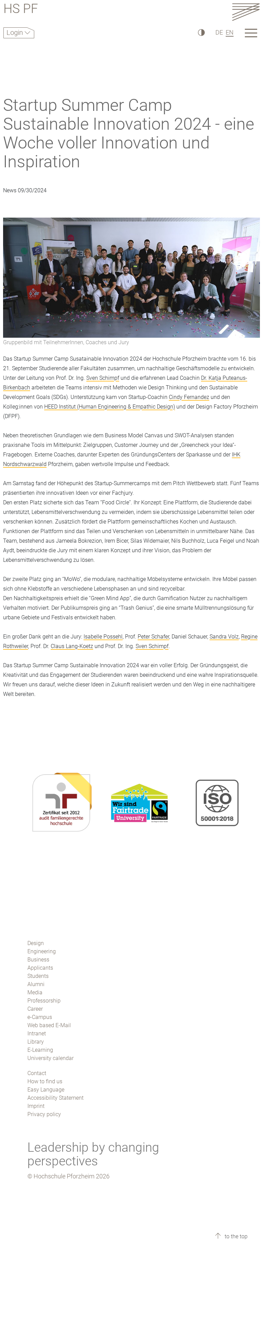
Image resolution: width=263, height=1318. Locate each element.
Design (35, 943)
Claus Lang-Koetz (72, 646)
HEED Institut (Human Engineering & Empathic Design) (109, 406)
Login (16, 32)
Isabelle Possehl (103, 636)
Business (38, 959)
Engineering (41, 951)
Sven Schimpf (102, 378)
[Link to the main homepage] (246, 12)
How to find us (44, 1081)
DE (219, 32)
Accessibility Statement (55, 1098)
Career (35, 1009)
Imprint (36, 1106)
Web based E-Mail (49, 1025)
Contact (36, 1073)
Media (34, 992)
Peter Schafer (153, 636)
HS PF (20, 9)
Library (35, 1041)
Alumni (36, 984)
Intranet (36, 1033)
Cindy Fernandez (189, 397)
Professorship (44, 1000)
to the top (235, 1236)
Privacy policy (44, 1114)
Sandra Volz (224, 636)
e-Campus (39, 1017)
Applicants (40, 968)
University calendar (50, 1058)
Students (38, 976)
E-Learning (40, 1050)
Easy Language (45, 1089)
